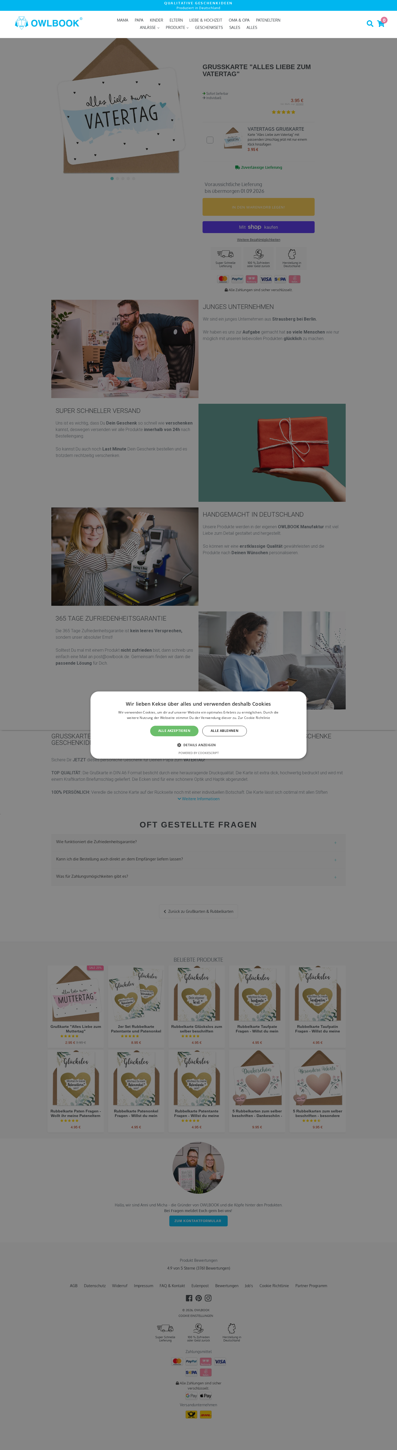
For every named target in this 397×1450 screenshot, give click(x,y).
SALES (234, 27)
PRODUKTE (176, 27)
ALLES (252, 27)
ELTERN (176, 20)
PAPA (139, 20)
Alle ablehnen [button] (224, 731)
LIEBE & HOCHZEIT (205, 20)
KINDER (156, 20)
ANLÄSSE (148, 27)
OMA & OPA (239, 20)
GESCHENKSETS (209, 27)
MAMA (122, 20)
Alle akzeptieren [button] (174, 731)
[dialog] (198, 725)
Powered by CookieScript (199, 753)
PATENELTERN (268, 20)
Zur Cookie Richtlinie (254, 717)
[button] (198, 745)
